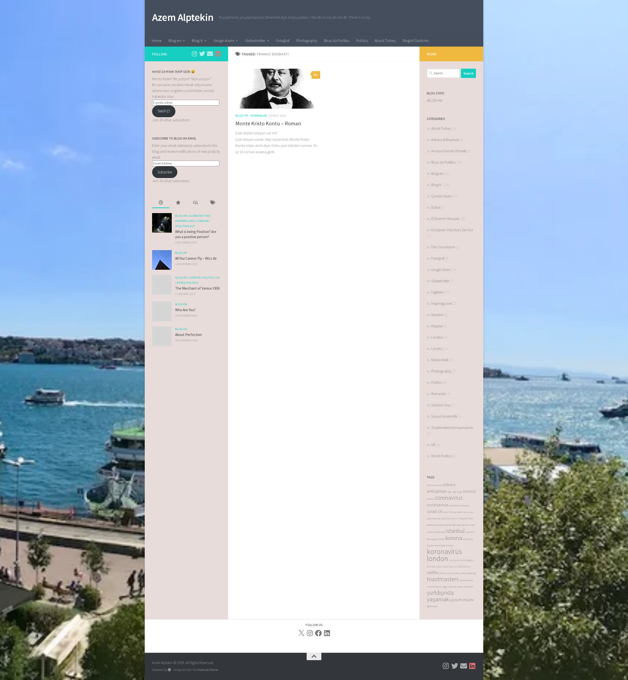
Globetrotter (255, 40)
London (203, 221)
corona (469, 491)
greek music (433, 524)
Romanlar (259, 115)
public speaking (467, 573)
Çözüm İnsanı (441, 196)
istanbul (455, 531)
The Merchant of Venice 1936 (197, 288)
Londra (436, 348)
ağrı (450, 491)
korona (453, 538)
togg (444, 586)
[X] (301, 633)
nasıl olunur (464, 566)
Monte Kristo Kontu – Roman (268, 123)
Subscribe (164, 172)
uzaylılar (452, 586)
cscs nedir (457, 512)
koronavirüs (444, 551)
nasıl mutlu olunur (446, 566)
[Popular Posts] (177, 203)
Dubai (435, 207)
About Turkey (385, 40)
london (437, 558)
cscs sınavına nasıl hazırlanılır (443, 518)
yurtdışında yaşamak (440, 596)
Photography (306, 40)
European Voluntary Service (452, 230)
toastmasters (442, 579)
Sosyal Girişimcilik (444, 416)
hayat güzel (462, 524)
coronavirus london (459, 505)
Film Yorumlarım (443, 247)
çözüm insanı (462, 600)
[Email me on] (210, 54)
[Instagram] (310, 633)
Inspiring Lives (185, 221)
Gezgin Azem (223, 40)
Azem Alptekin (183, 17)
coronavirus (449, 497)
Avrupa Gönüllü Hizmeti (448, 151)
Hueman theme (207, 670)
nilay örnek (452, 573)
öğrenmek (432, 606)
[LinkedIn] (327, 633)
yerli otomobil (465, 586)
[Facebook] (318, 633)
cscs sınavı (468, 512)
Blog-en (175, 40)
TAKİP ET (163, 111)
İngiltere (437, 292)
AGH (429, 485)
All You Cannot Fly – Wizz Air (196, 258)
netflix (432, 572)
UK (218, 277)
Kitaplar (437, 326)
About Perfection (188, 334)
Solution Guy (185, 226)
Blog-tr (197, 40)
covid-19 (434, 511)
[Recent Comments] (195, 203)
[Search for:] (443, 73)
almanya (437, 485)
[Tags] (212, 203)
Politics (362, 40)
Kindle (441, 539)
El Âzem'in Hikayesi (445, 218)
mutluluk (454, 560)
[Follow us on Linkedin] (218, 54)
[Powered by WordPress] (169, 669)
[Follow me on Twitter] (202, 54)
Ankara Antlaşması (445, 139)
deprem (463, 518)
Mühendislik (440, 360)
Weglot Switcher (416, 40)
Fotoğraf (282, 40)
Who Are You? (185, 310)
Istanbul (437, 314)
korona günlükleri (444, 545)
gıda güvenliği (448, 524)
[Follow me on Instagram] (194, 54)
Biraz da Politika (336, 40)
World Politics (187, 282)
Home (157, 40)
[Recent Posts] (160, 203)
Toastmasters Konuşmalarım (452, 427)
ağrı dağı (457, 491)
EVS (471, 518)
